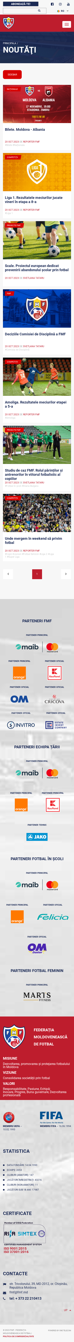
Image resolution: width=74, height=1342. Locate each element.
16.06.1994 (65, 1126)
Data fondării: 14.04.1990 (22, 1165)
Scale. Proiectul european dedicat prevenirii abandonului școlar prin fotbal (37, 268)
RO (62, 11)
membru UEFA (11, 1126)
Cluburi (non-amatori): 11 (23, 1184)
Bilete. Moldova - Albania (25, 129)
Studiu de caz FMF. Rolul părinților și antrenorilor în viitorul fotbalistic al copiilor (34, 474)
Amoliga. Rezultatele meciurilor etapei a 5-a (36, 404)
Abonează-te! (20, 4)
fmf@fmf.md (18, 1292)
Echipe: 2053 (15, 1170)
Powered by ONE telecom (59, 1331)
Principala (9, 43)
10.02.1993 (9, 1129)
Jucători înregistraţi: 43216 (25, 1180)
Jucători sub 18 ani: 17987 (23, 1189)
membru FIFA (48, 1126)
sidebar (12, 74)
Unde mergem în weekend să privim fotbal (33, 540)
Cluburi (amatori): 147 (21, 1175)
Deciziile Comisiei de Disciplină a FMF (35, 334)
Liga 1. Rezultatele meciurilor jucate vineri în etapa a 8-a (34, 200)
